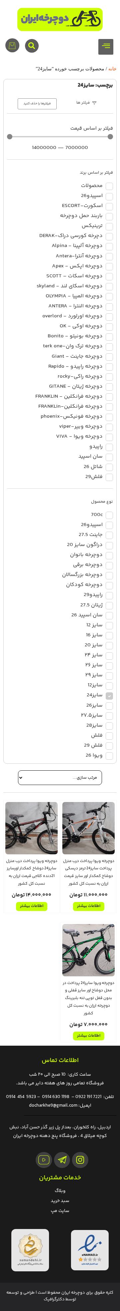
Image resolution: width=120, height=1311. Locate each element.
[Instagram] (80, 1160)
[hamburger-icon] (105, 47)
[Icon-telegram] (62, 1160)
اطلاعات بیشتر (88, 906)
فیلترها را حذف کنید (37, 103)
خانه (112, 68)
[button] (32, 46)
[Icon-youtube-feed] (44, 1160)
